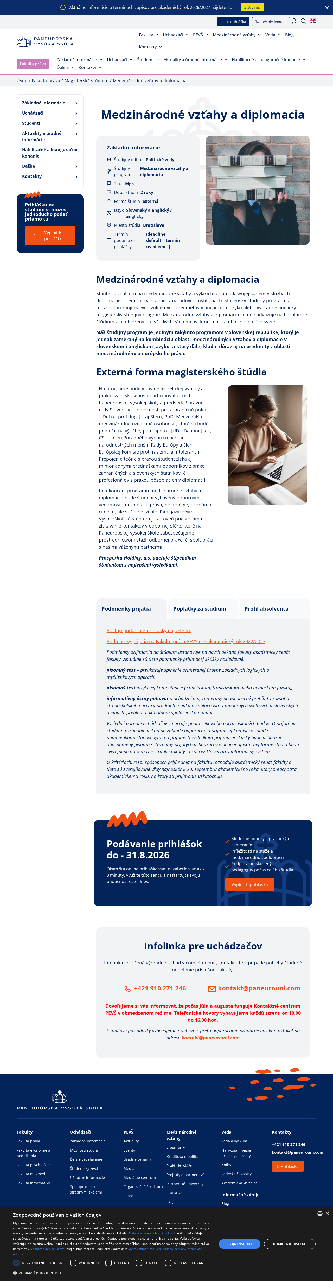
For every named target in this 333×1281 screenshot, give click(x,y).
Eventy (129, 1150)
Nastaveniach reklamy (47, 1249)
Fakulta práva (33, 64)
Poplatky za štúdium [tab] (199, 608)
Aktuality (131, 1141)
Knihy (226, 1164)
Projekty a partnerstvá (185, 1174)
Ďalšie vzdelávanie (86, 1159)
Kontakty (148, 47)
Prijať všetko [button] (239, 1244)
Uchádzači (173, 35)
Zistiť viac (252, 7)
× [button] (327, 1213)
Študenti (145, 59)
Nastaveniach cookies (144, 1249)
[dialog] (166, 1244)
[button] (112, 1273)
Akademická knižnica (239, 1182)
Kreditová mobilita (182, 1156)
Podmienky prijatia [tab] (126, 608)
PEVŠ (198, 35)
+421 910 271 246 (160, 988)
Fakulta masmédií (32, 1173)
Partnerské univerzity (184, 1183)
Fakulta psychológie (34, 1164)
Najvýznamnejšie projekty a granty (236, 1153)
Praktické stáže (179, 1165)
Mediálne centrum (140, 1177)
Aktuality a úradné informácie (193, 59)
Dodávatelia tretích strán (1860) (152, 1233)
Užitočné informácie (87, 1177)
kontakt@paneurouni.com (259, 988)
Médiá (129, 1168)
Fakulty (146, 35)
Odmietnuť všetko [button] (290, 1244)
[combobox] (320, 1213)
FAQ (170, 1202)
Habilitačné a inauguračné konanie (266, 59)
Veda (270, 35)
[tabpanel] (203, 706)
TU (230, 7)
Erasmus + (175, 1147)
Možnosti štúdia (84, 1150)
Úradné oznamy (137, 1159)
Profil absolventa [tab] (267, 608)
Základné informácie (77, 59)
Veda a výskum (234, 1141)
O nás (129, 1195)
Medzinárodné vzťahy (234, 35)
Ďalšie (63, 67)
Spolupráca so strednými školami (86, 1189)
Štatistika (174, 1192)
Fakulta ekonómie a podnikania (33, 1153)
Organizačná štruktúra (143, 1186)
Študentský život (84, 1168)
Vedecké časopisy (236, 1173)
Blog (289, 35)
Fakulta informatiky (33, 1182)
